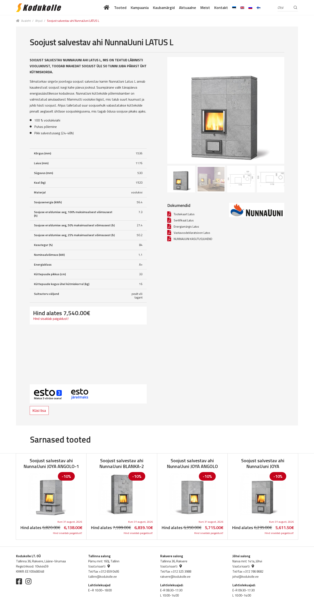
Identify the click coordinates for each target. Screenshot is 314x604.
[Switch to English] (242, 7)
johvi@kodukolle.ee (245, 576)
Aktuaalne (187, 7)
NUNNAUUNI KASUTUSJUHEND (193, 239)
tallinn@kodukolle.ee (102, 576)
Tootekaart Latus (184, 214)
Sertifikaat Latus (184, 220)
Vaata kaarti (97, 566)
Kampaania (140, 7)
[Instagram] (28, 581)
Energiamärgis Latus (186, 226)
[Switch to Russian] (250, 7)
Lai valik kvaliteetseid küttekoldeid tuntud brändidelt (106, 7)
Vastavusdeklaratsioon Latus (192, 232)
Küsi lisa (39, 410)
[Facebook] (19, 581)
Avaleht (26, 20)
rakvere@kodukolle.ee (175, 576)
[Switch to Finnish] (258, 7)
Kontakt (221, 7)
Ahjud (39, 20)
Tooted (120, 7)
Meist (205, 7)
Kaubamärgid (164, 7)
